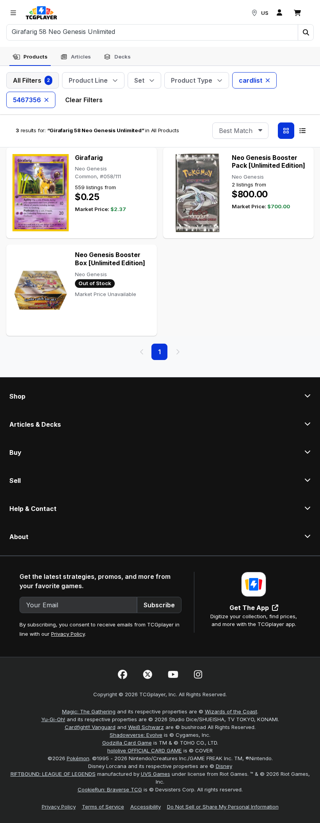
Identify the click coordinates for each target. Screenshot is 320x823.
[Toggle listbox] (260, 131)
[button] (305, 32)
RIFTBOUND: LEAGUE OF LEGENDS (53, 774)
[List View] (302, 130)
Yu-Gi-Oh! (53, 719)
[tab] (30, 57)
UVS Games (155, 774)
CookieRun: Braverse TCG (110, 789)
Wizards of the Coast (231, 711)
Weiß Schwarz (146, 727)
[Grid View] (286, 130)
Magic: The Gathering (89, 711)
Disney (224, 766)
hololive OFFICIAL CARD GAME (144, 750)
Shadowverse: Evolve (136, 735)
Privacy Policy (68, 634)
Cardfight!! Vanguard (90, 727)
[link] (41, 13)
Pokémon (78, 758)
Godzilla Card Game (127, 743)
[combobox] (240, 130)
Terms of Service (103, 806)
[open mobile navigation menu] (13, 13)
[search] (152, 31)
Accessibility (145, 806)
